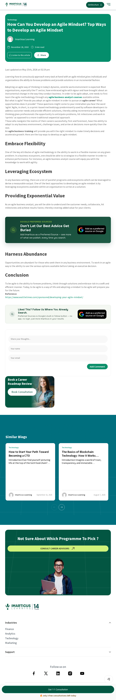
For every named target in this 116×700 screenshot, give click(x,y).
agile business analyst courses (65, 97)
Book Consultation (22, 392)
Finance (9, 629)
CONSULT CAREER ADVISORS (54, 548)
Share (43, 55)
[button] (62, 507)
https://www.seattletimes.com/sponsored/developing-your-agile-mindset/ (44, 297)
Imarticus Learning (25, 39)
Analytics (10, 633)
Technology (11, 638)
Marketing (11, 643)
